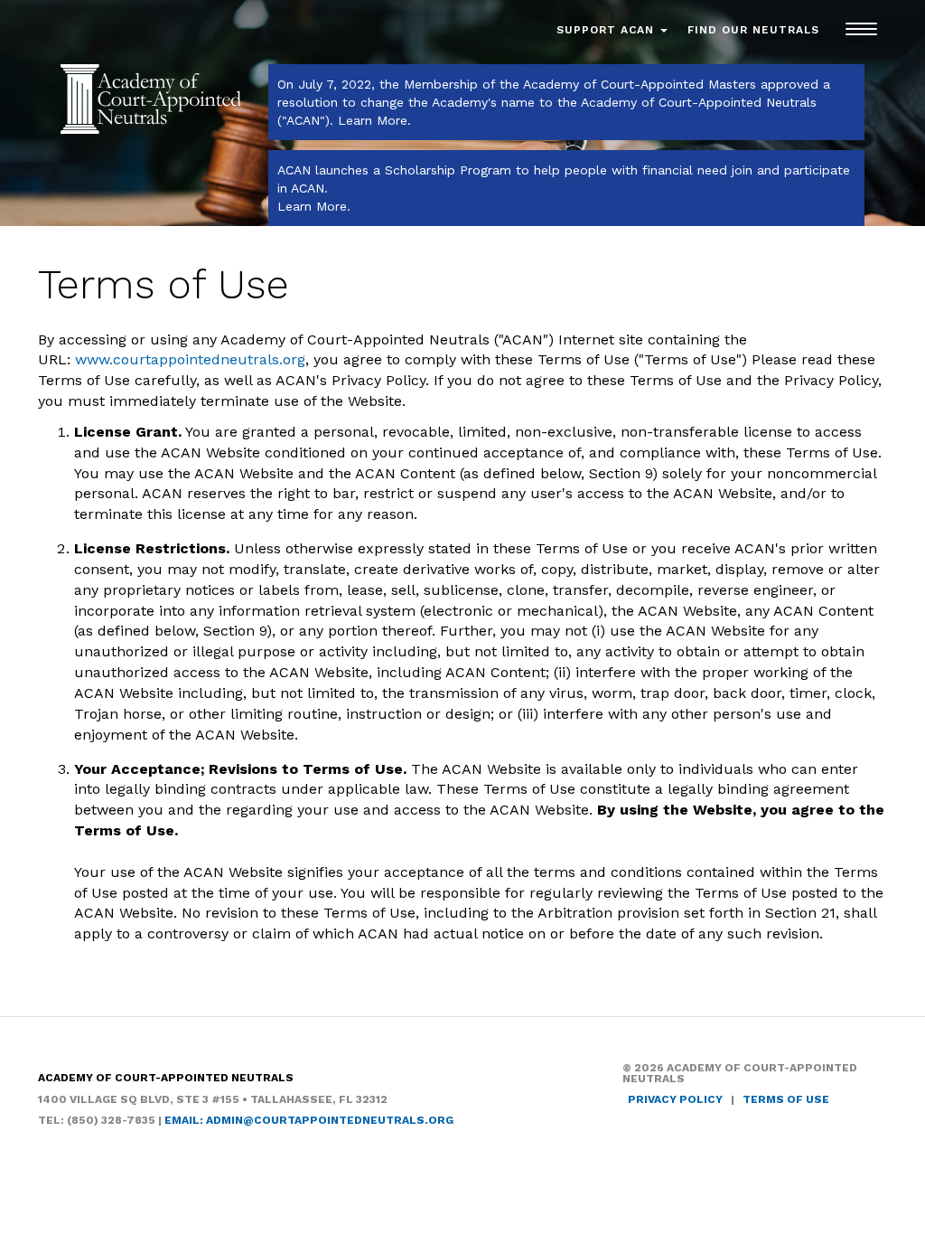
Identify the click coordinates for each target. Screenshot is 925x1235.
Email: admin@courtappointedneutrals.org (308, 1120)
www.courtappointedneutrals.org (190, 359)
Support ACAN (607, 30)
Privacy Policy (675, 1099)
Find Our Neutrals (753, 30)
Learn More (372, 120)
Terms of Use (786, 1099)
